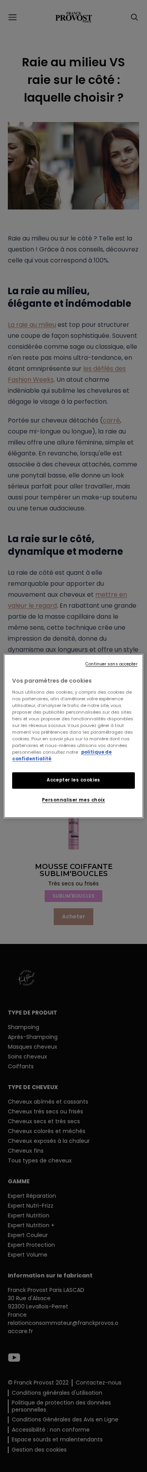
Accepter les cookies (73, 780)
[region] (73, 736)
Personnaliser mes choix (73, 800)
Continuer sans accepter (111, 664)
